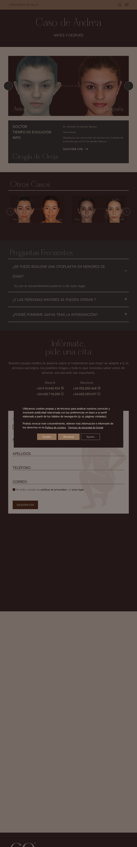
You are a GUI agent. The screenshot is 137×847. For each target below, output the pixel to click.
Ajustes (90, 436)
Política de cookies (55, 427)
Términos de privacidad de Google (85, 427)
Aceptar (46, 436)
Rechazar (68, 436)
